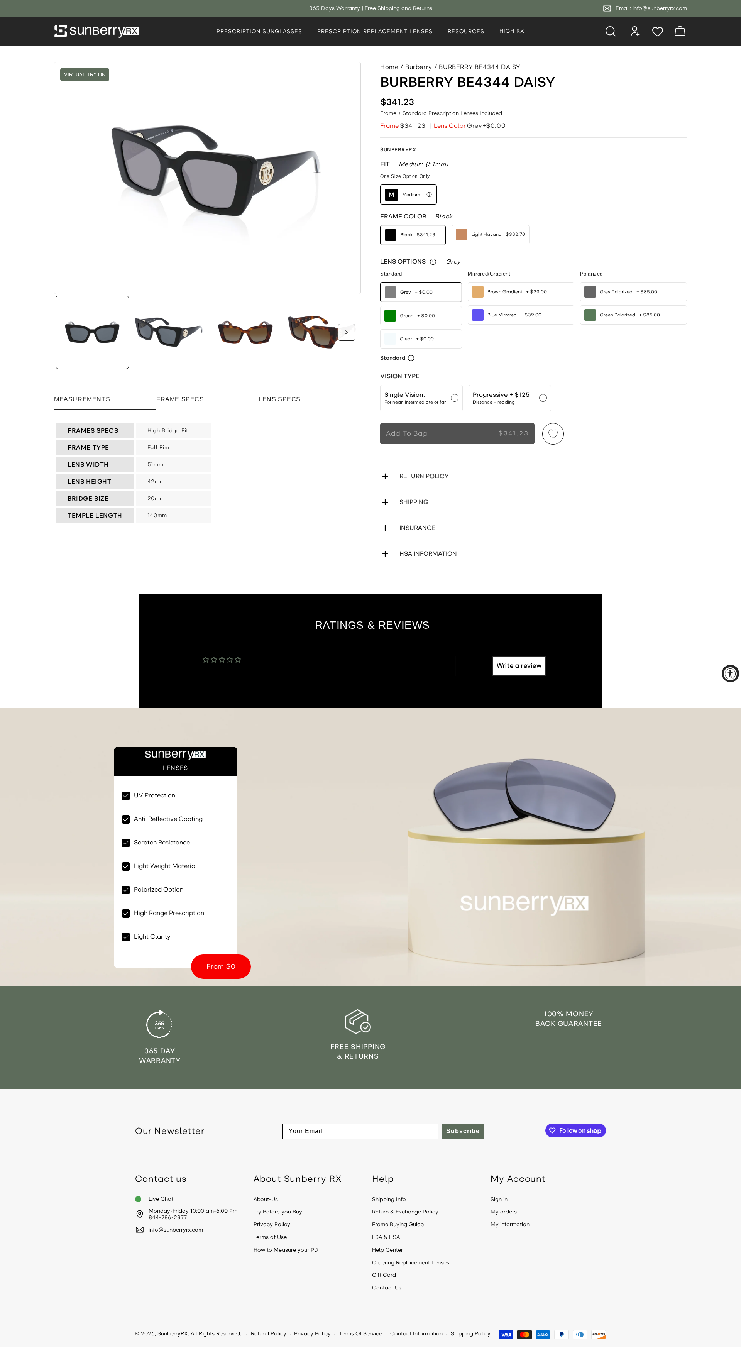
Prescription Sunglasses (259, 31)
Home (389, 67)
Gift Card (384, 1275)
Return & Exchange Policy (405, 1212)
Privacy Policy (272, 1225)
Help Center (387, 1250)
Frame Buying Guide (398, 1225)
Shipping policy (471, 1334)
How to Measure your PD (286, 1250)
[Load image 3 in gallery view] (245, 332)
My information (510, 1225)
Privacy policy (312, 1334)
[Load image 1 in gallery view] (92, 332)
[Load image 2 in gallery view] (168, 332)
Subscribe (463, 1131)
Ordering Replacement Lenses (410, 1263)
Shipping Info (389, 1199)
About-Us (266, 1199)
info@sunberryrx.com (660, 8)
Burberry (418, 67)
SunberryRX (172, 1333)
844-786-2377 (168, 1218)
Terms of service (360, 1334)
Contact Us (386, 1288)
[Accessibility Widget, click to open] (730, 673)
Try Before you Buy (278, 1212)
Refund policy (268, 1334)
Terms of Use (270, 1237)
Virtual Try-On (84, 75)
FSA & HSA (386, 1237)
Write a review (519, 665)
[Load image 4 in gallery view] (322, 332)
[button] (262, 31)
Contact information (416, 1334)
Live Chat (161, 1199)
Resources (466, 31)
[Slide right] (346, 332)
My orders (504, 1212)
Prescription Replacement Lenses (375, 31)
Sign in (499, 1199)
